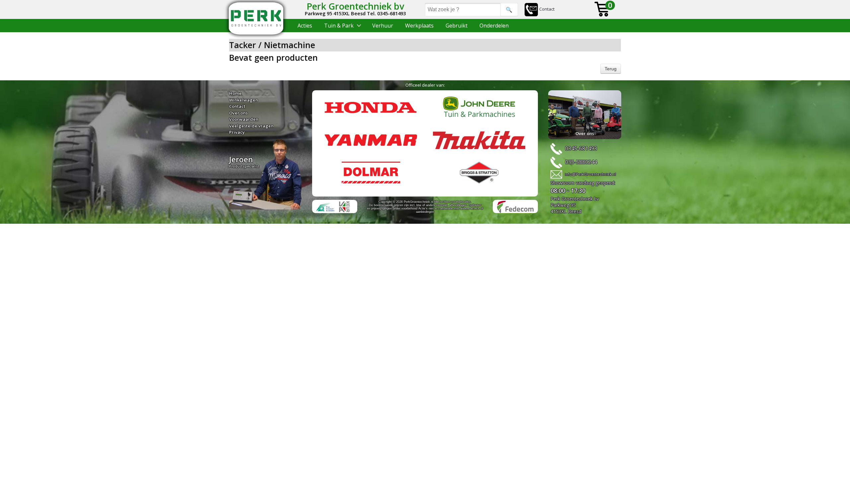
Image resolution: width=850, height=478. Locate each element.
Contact (546, 9)
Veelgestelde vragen (251, 126)
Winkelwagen (243, 100)
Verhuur (382, 25)
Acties (305, 25)
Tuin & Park (339, 25)
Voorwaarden (243, 119)
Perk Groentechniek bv (355, 6)
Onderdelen (494, 25)
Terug (611, 68)
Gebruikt (457, 25)
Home (235, 93)
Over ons (238, 113)
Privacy (237, 132)
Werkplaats (419, 25)
